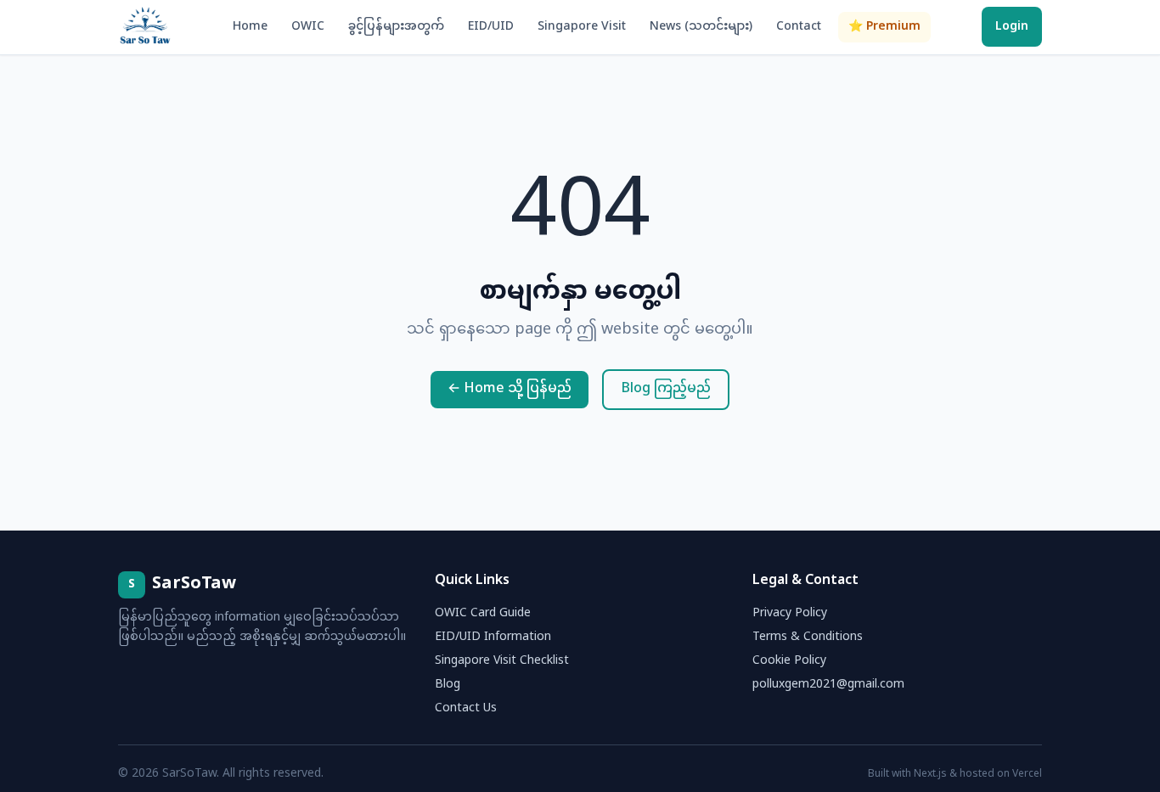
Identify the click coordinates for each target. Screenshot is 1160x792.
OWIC (307, 27)
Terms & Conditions (807, 637)
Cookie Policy (789, 661)
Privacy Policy (789, 613)
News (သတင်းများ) (701, 27)
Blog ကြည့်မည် (666, 389)
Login (1011, 27)
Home (250, 27)
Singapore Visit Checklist (502, 661)
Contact (798, 27)
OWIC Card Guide (483, 613)
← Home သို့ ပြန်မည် (510, 389)
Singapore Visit (582, 27)
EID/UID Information (493, 637)
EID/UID (491, 27)
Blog (447, 684)
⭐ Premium (884, 27)
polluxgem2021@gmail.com (828, 684)
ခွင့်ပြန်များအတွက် (396, 27)
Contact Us (466, 708)
